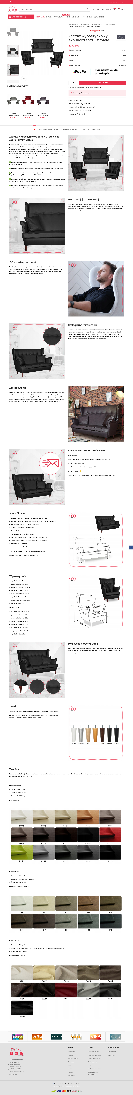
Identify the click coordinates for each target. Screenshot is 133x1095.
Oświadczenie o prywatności (93, 1073)
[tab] (34, 128)
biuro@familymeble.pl (17, 1071)
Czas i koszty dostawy (94, 1058)
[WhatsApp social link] (82, 114)
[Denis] (37, 1036)
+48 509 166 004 (15, 1069)
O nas (70, 1069)
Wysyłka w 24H (73, 1058)
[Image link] (16, 1052)
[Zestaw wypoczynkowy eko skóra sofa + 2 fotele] (13, 100)
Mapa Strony (13, 1074)
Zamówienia (111, 1055)
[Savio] (115, 1036)
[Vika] (95, 1036)
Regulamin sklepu (93, 1051)
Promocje (71, 1062)
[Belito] (56, 1036)
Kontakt (70, 1072)
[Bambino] (17, 1036)
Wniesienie (71, 1075)
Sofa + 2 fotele (110, 24)
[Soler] (76, 1036)
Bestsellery (71, 1051)
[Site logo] (12, 9)
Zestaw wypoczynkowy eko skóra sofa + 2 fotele (13, 116)
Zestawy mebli (84, 24)
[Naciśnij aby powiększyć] (23, 78)
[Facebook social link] (10, 2)
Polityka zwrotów (93, 1062)
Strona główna (73, 24)
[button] (10, 81)
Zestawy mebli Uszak (97, 24)
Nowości (70, 1055)
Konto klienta (112, 1051)
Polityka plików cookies (95, 1069)
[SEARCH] (87, 9)
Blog (89, 1065)
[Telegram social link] (84, 114)
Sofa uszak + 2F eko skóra (83, 110)
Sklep (69, 1065)
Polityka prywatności (94, 1055)
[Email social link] (79, 114)
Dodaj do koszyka (102, 82)
